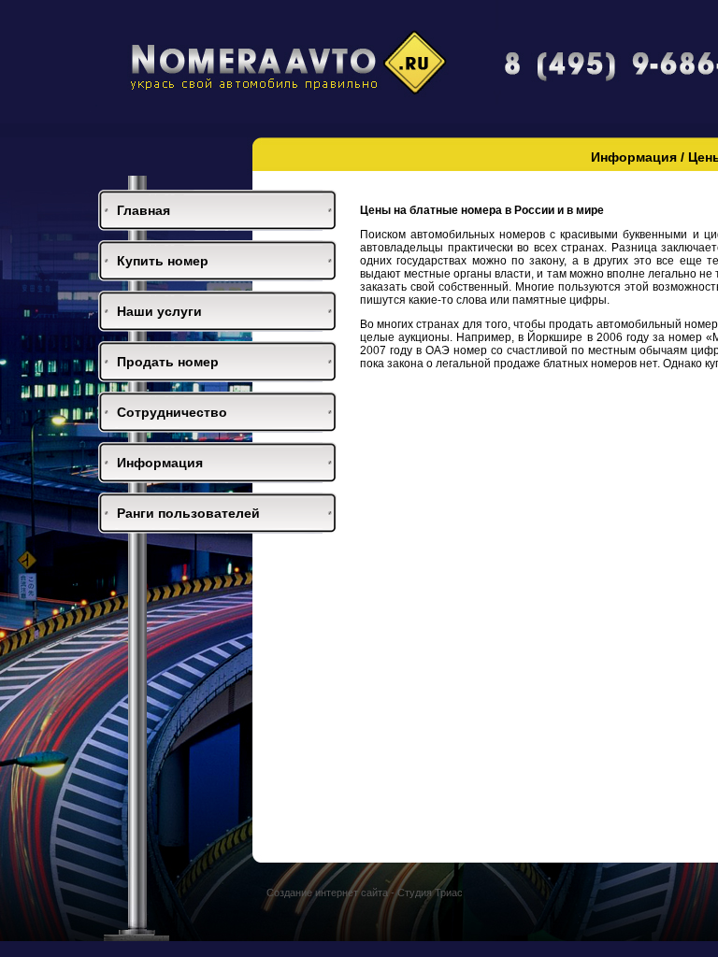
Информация (160, 462)
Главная (143, 210)
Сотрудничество (172, 412)
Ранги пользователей (188, 513)
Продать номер (168, 361)
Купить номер (162, 260)
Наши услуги (159, 311)
